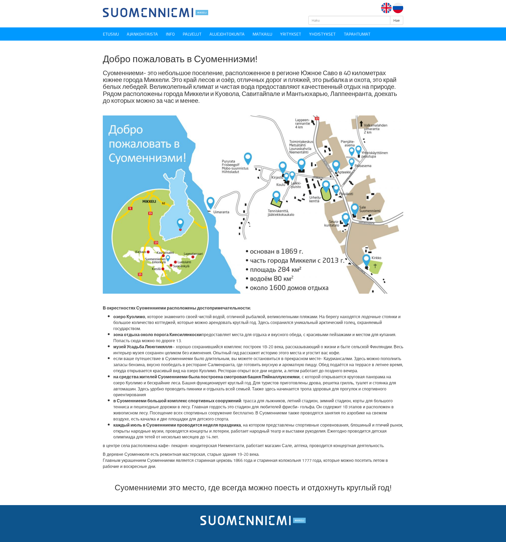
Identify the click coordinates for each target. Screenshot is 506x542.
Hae (396, 20)
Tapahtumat (357, 34)
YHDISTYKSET (322, 34)
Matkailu (262, 34)
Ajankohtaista (142, 34)
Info (170, 34)
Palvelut (192, 34)
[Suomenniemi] (155, 12)
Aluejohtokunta (227, 34)
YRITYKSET (290, 34)
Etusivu (111, 34)
